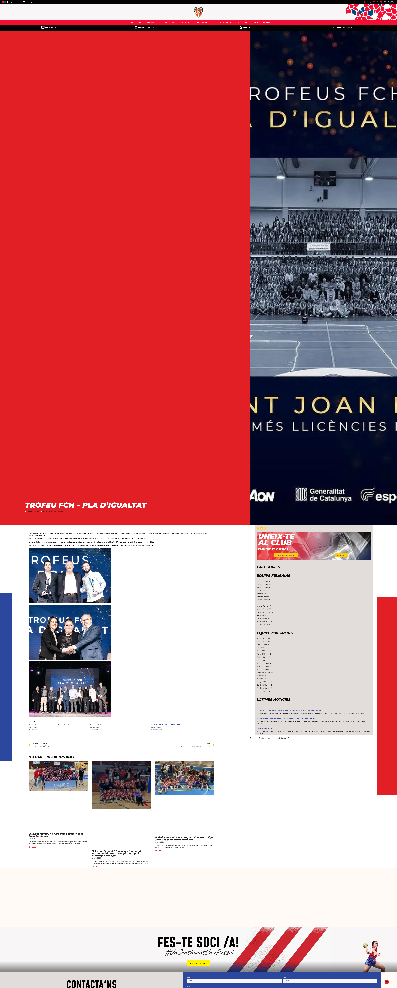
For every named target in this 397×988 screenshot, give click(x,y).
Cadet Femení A (263, 600)
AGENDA (204, 22)
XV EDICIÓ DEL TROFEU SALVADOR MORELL (166, 725)
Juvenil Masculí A (264, 651)
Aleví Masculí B (263, 676)
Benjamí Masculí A (264, 682)
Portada (61, 511)
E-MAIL (285, 977)
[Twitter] (261, 528)
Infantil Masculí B (264, 666)
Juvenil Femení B (264, 597)
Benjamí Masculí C (264, 688)
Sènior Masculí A (263, 638)
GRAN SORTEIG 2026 (265, 728)
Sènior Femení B (264, 584)
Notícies (54, 511)
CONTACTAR (246, 22)
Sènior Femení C (263, 587)
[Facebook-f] (258, 528)
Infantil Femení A (264, 606)
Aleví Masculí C (263, 679)
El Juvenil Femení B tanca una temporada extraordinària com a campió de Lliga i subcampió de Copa (117, 853)
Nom (188, 977)
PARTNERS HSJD (225, 22)
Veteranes (261, 590)
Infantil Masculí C (264, 669)
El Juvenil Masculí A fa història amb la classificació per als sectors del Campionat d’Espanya (289, 710)
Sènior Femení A (263, 581)
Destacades (46, 511)
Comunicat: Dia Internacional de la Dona (103, 725)
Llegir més (32, 847)
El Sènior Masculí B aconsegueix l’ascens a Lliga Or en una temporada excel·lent (184, 838)
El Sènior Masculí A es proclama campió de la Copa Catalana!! (56, 834)
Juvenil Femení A (264, 594)
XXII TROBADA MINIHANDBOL (263, 22)
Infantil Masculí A (264, 663)
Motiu (285, 987)
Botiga (236, 22)
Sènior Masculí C (263, 645)
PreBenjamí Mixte (264, 625)
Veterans (260, 648)
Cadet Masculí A (263, 657)
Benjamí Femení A (264, 618)
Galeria (213, 22)
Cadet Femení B (263, 603)
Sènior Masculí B (263, 642)
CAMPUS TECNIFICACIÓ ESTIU (188, 22)
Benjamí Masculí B (264, 685)
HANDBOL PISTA (153, 22)
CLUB (125, 22)
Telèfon (189, 987)
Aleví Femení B (263, 615)
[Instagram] (265, 528)
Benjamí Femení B (264, 622)
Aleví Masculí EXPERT (265, 673)
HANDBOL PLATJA (169, 22)
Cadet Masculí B (263, 660)
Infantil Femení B (264, 609)
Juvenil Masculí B (264, 654)
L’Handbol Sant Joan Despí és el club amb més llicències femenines (50, 725)
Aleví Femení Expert (265, 612)
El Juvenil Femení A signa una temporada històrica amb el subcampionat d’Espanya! (287, 718)
